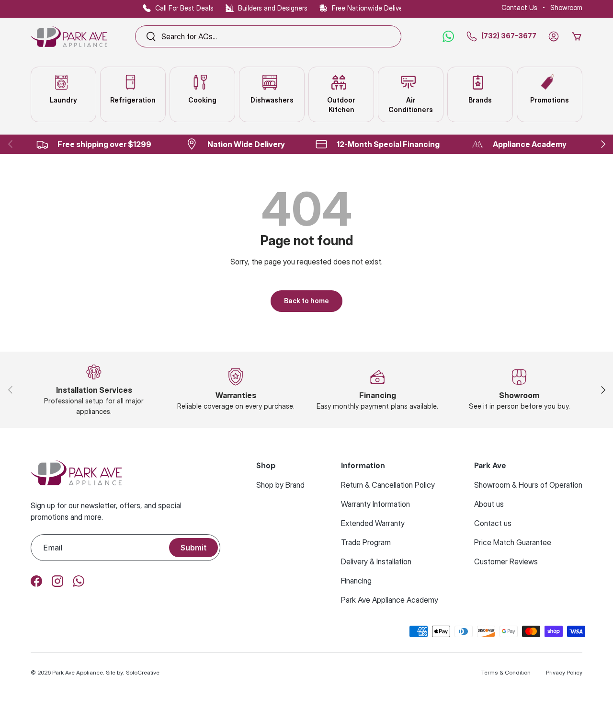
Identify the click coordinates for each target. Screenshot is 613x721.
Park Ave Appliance (77, 672)
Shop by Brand (280, 485)
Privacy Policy (564, 672)
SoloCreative (142, 672)
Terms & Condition (506, 672)
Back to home (306, 301)
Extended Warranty (373, 523)
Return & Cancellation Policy (388, 485)
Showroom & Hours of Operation (528, 485)
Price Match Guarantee (512, 542)
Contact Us (519, 7)
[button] (576, 36)
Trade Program (366, 542)
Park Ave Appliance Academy (389, 600)
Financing (356, 580)
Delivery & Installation (376, 561)
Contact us (492, 523)
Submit (193, 547)
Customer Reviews (506, 561)
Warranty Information (375, 504)
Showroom (566, 7)
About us (489, 504)
